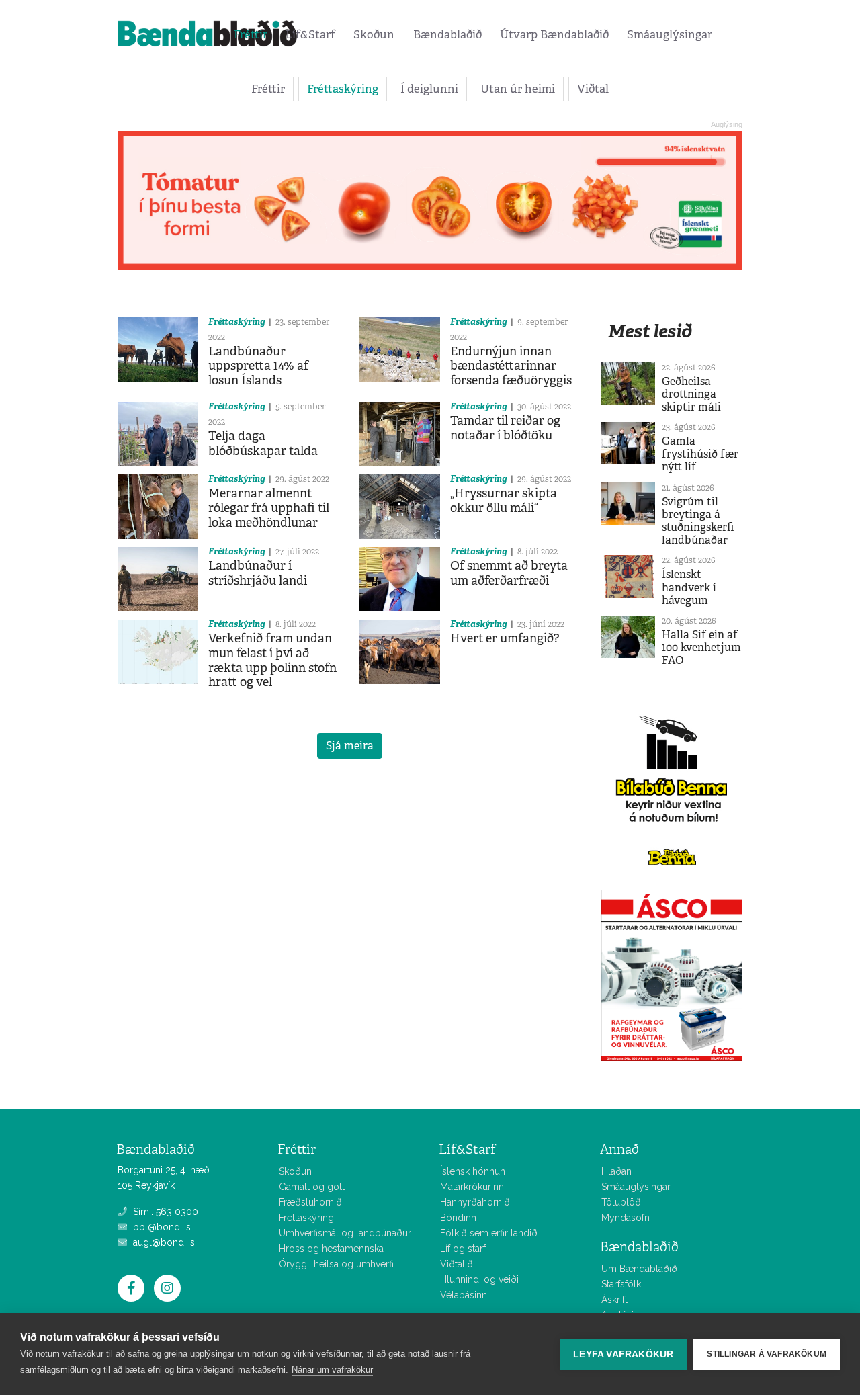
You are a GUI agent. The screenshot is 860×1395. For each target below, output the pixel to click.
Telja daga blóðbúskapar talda (263, 443)
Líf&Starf (310, 34)
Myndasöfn (625, 1217)
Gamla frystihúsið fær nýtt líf (700, 454)
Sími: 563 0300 (164, 1211)
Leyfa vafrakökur (623, 1354)
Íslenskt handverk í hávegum (689, 587)
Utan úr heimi (517, 88)
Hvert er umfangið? (505, 638)
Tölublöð (621, 1202)
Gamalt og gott (312, 1186)
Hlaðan (616, 1171)
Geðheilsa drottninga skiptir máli (691, 394)
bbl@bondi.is (160, 1227)
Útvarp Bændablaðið (554, 34)
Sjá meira (350, 745)
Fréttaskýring (342, 88)
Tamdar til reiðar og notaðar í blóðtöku (505, 428)
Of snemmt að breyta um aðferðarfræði (509, 573)
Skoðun (373, 34)
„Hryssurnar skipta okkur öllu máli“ (503, 500)
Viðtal (593, 88)
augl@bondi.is (162, 1242)
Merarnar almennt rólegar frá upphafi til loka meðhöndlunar (268, 507)
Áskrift (614, 1299)
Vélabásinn (463, 1295)
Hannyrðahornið (475, 1202)
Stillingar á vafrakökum (766, 1354)
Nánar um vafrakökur (332, 1370)
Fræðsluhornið (310, 1202)
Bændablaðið (447, 34)
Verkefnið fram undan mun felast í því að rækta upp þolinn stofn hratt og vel (272, 660)
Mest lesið (650, 331)
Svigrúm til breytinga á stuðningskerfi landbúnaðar (698, 521)
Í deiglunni (429, 88)
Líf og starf (463, 1248)
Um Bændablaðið (639, 1268)
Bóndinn (458, 1217)
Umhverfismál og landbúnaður (345, 1233)
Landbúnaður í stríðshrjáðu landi (257, 573)
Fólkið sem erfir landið (489, 1233)
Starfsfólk (621, 1284)
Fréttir (250, 34)
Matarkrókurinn (472, 1186)
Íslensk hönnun (472, 1171)
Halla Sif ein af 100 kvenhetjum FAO (701, 647)
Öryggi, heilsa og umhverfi (336, 1264)
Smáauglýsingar (669, 34)
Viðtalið (456, 1264)
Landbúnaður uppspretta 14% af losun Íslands (258, 365)
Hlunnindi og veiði (479, 1279)
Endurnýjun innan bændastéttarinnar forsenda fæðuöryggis (511, 365)
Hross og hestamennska (331, 1248)
